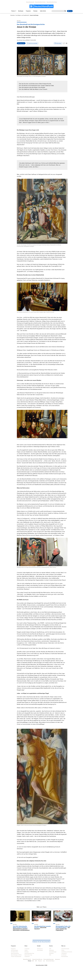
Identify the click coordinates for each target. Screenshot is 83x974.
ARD (33, 960)
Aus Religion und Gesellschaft (22, 15)
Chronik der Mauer (50, 960)
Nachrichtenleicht (15, 953)
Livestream (27, 948)
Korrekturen (63, 954)
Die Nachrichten (14, 951)
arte (44, 960)
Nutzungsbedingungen (49, 959)
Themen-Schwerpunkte (16, 956)
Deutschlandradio (30, 2)
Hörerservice (40, 948)
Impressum (57, 959)
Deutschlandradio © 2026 (41, 965)
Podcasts (27, 951)
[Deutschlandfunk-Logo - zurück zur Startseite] (41, 6)
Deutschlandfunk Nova (52, 2)
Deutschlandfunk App (29, 953)
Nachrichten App (28, 954)
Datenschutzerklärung (37, 959)
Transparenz (64, 953)
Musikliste (51, 953)
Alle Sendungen (14, 950)
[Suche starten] (65, 11)
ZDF (36, 960)
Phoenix (40, 960)
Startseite (12, 15)
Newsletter (51, 950)
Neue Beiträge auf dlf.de (16, 954)
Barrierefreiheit (64, 956)
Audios (26, 950)
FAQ (50, 948)
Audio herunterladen (32, 43)
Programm (13, 948)
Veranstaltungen (52, 951)
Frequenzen (27, 956)
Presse (62, 950)
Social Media (40, 950)
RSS (50, 954)
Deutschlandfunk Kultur (40, 2)
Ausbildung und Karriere (66, 951)
